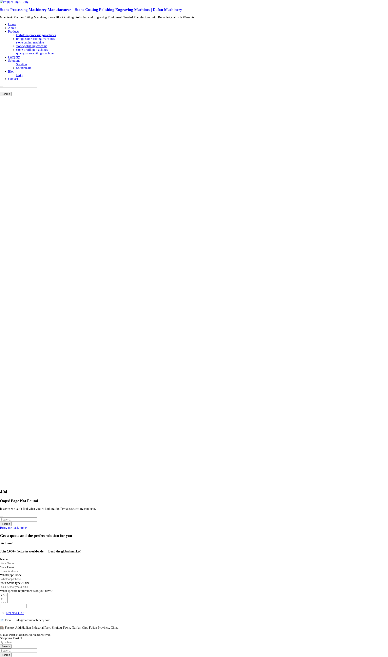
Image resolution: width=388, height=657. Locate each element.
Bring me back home (13, 527)
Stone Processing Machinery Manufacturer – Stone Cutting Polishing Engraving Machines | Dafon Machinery (91, 9)
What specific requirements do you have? (26, 590)
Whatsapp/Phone (11, 575)
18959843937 (15, 613)
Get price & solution (13, 605)
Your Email (7, 567)
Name (4, 559)
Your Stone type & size (15, 583)
